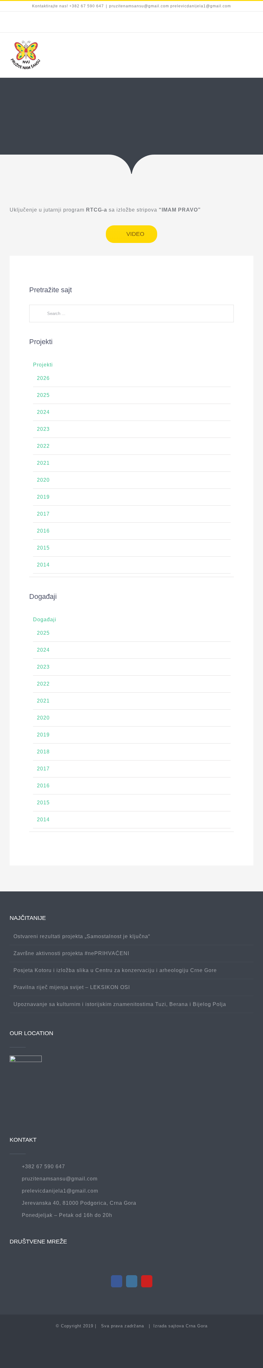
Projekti (43, 364)
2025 (43, 395)
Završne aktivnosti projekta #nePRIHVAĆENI (71, 953)
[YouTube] (146, 1281)
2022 (43, 446)
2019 (43, 497)
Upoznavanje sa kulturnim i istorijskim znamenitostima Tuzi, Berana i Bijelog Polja (119, 1004)
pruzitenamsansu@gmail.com (60, 1178)
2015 (43, 548)
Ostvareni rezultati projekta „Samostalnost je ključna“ (81, 936)
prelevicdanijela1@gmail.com (60, 1191)
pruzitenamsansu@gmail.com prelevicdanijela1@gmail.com (170, 6)
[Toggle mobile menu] (250, 48)
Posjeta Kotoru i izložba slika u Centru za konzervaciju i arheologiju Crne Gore (115, 970)
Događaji (44, 619)
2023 (43, 429)
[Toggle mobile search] (239, 48)
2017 (43, 514)
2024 (43, 412)
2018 (43, 751)
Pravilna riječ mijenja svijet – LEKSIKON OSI (71, 987)
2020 (43, 480)
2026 (43, 378)
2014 (43, 564)
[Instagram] (131, 1281)
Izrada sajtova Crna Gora (180, 1326)
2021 (43, 463)
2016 (43, 531)
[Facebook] (116, 1281)
